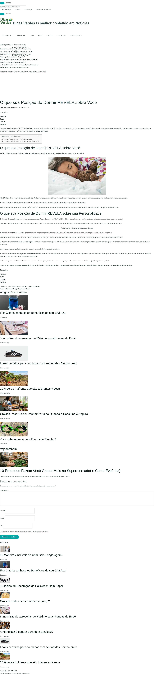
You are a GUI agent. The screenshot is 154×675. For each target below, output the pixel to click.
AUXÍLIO (49, 35)
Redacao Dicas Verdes (7, 108)
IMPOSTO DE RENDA (21, 55)
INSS (32, 35)
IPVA (15, 53)
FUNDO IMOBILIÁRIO (21, 47)
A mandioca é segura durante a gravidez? (13, 62)
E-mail (2, 518)
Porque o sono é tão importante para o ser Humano (77, 228)
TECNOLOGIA (7, 35)
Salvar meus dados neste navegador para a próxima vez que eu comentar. (25, 531)
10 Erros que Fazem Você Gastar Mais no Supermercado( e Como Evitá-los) (60, 471)
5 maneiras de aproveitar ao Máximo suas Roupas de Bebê (18, 59)
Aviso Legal (28, 9)
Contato (17, 9)
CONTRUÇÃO (61, 35)
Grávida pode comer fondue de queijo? (12, 57)
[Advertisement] (77, 86)
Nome (2, 511)
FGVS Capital (12, 671)
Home (2, 71)
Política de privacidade (43, 9)
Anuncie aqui (6, 9)
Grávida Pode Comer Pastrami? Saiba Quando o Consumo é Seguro (44, 414)
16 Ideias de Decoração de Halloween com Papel (31, 585)
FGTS (40, 35)
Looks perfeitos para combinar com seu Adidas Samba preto (19, 65)
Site (1, 525)
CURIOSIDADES (76, 35)
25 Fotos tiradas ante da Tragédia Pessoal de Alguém (19, 286)
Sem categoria (8, 71)
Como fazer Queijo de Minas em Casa (15, 289)
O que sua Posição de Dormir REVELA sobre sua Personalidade (21, 141)
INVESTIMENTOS (20, 45)
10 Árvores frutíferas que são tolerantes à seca (14, 67)
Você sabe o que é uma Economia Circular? (28, 439)
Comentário (4, 490)
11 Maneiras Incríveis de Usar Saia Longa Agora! (31, 555)
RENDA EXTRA (5, 45)
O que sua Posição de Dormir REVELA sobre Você (17, 139)
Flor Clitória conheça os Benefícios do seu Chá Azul (33, 312)
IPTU (15, 50)
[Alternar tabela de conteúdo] (38, 136)
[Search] (2, 3)
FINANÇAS (21, 35)
